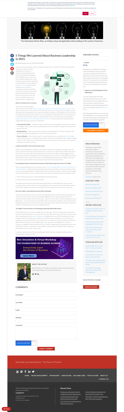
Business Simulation (93, 188)
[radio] (95, 63)
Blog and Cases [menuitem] (79, 375)
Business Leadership (93, 198)
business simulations (37, 216)
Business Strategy (93, 195)
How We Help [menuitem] (54, 375)
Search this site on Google (92, 280)
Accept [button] (85, 13)
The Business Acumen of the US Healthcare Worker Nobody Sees (95, 211)
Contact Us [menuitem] (103, 379)
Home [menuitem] (27, 375)
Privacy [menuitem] (17, 400)
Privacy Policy (71, 5)
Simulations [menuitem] (66, 375)
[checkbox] (95, 64)
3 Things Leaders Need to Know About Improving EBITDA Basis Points (95, 262)
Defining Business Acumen (94, 251)
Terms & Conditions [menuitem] (24, 400)
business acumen (22, 85)
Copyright (18, 396)
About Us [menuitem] (104, 375)
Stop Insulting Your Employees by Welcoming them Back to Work (52, 108)
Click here (89, 177)
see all (88, 202)
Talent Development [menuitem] (39, 375)
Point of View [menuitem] (92, 375)
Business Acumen (66, 136)
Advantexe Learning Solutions (28, 396)
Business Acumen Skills (94, 191)
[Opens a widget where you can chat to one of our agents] (6, 409)
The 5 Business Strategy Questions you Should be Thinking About (93, 270)
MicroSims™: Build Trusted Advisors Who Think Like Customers (94, 230)
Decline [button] (92, 13)
